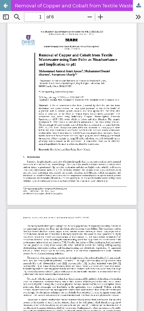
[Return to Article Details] (5, 5)
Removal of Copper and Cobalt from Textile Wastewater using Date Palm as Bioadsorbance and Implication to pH (79, 5)
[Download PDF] (138, 5)
